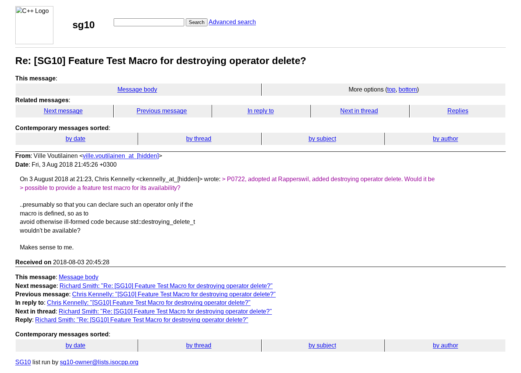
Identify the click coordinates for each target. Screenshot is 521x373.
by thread (198, 138)
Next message (63, 111)
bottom (408, 89)
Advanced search (232, 22)
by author (445, 138)
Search (196, 22)
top (391, 89)
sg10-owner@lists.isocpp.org (99, 362)
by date (75, 138)
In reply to (261, 111)
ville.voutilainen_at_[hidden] (121, 156)
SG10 (23, 362)
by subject (322, 138)
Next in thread (359, 111)
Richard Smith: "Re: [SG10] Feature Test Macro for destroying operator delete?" (166, 286)
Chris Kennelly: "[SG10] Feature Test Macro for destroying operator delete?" (174, 294)
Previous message (162, 111)
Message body (137, 89)
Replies (457, 111)
